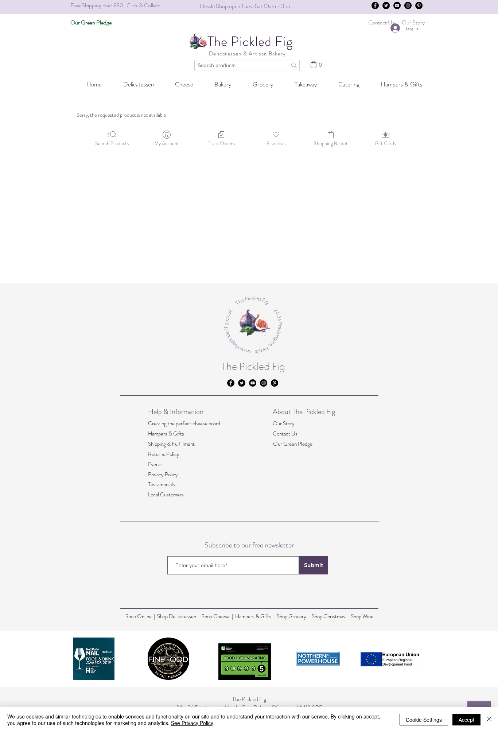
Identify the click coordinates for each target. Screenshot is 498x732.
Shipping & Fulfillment (171, 444)
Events (155, 464)
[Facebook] (375, 5)
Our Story (284, 423)
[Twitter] (386, 5)
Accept (466, 719)
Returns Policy (163, 454)
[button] (344, 84)
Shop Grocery (291, 616)
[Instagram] (408, 5)
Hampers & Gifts (166, 434)
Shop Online (139, 616)
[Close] (489, 719)
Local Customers (166, 495)
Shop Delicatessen (176, 616)
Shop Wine (362, 616)
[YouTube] (397, 5)
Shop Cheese (216, 616)
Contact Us (285, 434)
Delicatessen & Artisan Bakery (246, 54)
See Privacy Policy (192, 723)
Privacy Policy (163, 474)
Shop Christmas (329, 616)
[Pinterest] (419, 5)
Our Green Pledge (292, 444)
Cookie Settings (424, 719)
